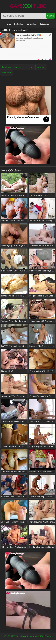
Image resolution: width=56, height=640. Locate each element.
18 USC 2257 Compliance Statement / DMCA (23, 636)
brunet (30, 67)
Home (8, 24)
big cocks (18, 67)
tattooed (6, 72)
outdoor (41, 67)
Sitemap (48, 636)
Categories (44, 24)
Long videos (32, 24)
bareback (6, 67)
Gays (28, 6)
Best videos (19, 24)
